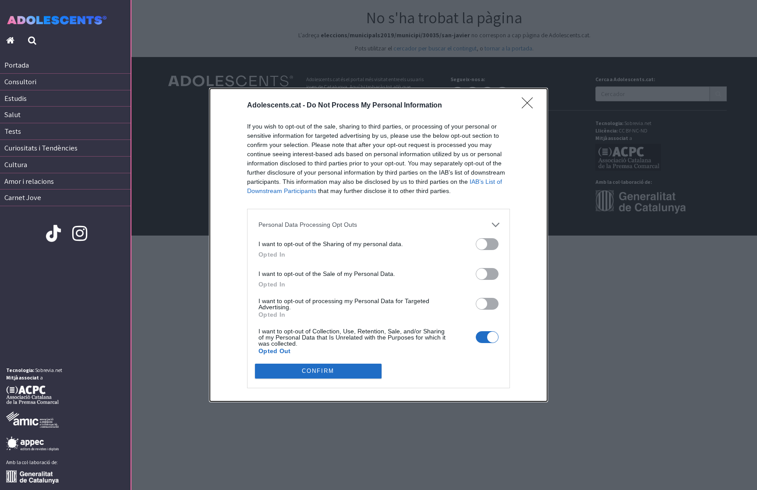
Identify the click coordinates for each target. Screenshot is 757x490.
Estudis (15, 98)
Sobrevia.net (48, 370)
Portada (16, 65)
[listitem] (378, 224)
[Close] (530, 105)
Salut (12, 114)
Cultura (15, 164)
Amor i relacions (29, 181)
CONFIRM (318, 371)
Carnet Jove (22, 197)
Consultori (20, 81)
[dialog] (378, 245)
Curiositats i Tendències (41, 148)
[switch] (487, 244)
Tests (12, 131)
